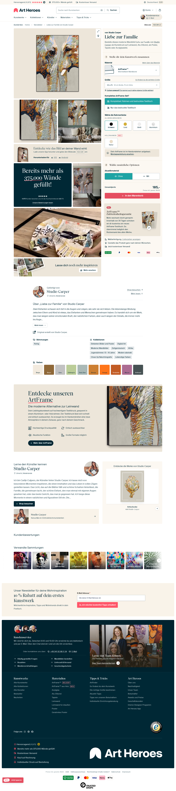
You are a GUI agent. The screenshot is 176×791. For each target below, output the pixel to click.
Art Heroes (134, 678)
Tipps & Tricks (83, 17)
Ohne (120, 176)
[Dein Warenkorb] (159, 10)
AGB (67, 772)
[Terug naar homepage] (27, 10)
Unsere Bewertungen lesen (42, 203)
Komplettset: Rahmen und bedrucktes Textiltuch (132, 101)
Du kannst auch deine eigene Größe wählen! (130, 90)
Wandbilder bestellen (63, 659)
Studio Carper (115, 32)
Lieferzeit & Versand (62, 662)
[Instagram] (24, 731)
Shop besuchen (134, 290)
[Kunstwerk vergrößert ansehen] (98, 31)
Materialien (65, 17)
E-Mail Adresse (83, 593)
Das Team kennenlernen (103, 663)
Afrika (130, 348)
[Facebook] (32, 731)
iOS (55, 157)
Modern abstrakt (125, 352)
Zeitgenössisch (118, 348)
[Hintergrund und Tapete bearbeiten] (98, 36)
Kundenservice (152, 15)
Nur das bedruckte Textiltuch (123, 107)
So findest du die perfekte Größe (147, 80)
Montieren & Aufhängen (27, 666)
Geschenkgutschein (62, 666)
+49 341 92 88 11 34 (58, 651)
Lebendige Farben (123, 357)
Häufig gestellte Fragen (27, 659)
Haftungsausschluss (78, 772)
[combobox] (77, 10)
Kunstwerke (19, 17)
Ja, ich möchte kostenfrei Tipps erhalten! (97, 605)
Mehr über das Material (151, 63)
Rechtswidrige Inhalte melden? (98, 772)
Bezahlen (21, 662)
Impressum (126, 772)
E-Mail (151, 18)
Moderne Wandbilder (99, 348)
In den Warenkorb (134, 195)
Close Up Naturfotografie (101, 357)
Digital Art (121, 344)
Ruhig (36, 344)
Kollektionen (35, 17)
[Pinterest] (28, 731)
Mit (147, 176)
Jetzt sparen (13, 780)
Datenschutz (115, 772)
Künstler (50, 17)
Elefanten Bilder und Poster (102, 344)
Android (64, 157)
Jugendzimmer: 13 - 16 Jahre (103, 352)
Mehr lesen (136, 293)
